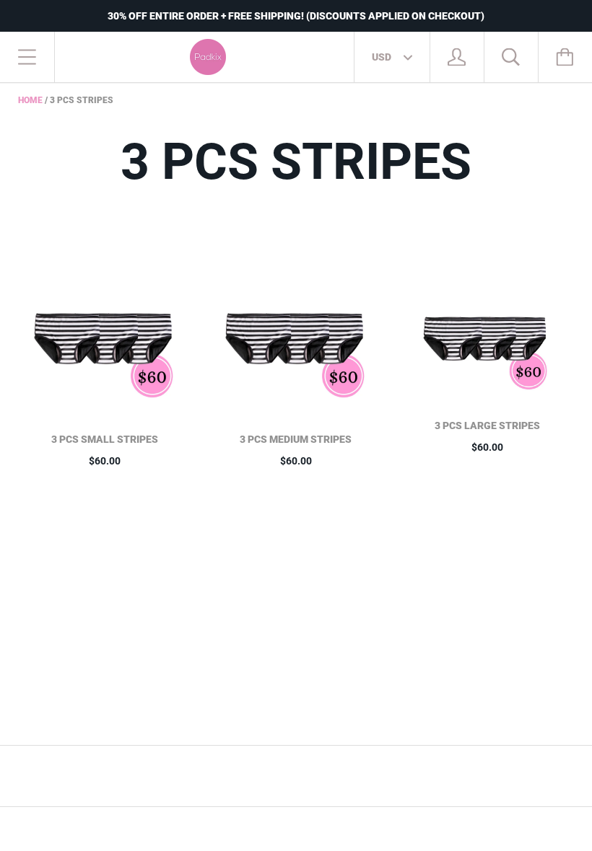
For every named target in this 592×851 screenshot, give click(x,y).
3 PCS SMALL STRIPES (104, 439)
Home (30, 100)
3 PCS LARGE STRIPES (487, 425)
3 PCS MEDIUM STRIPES (296, 439)
